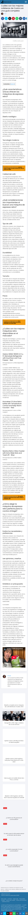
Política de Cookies (10, 900)
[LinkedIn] (24, 18)
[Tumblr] (20, 18)
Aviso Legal (3, 898)
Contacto (9, 898)
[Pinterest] (13, 18)
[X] (9, 18)
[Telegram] (23, 913)
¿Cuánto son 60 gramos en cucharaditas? (11, 905)
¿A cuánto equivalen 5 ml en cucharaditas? (11, 907)
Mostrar (13, 84)
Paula (5, 13)
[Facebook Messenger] (6, 18)
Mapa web (15, 898)
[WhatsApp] (16, 18)
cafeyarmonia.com (5, 894)
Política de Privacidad (21, 900)
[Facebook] (2, 18)
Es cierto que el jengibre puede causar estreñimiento (14, 908)
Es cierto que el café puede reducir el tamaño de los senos (14, 905)
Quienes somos (5, 901)
